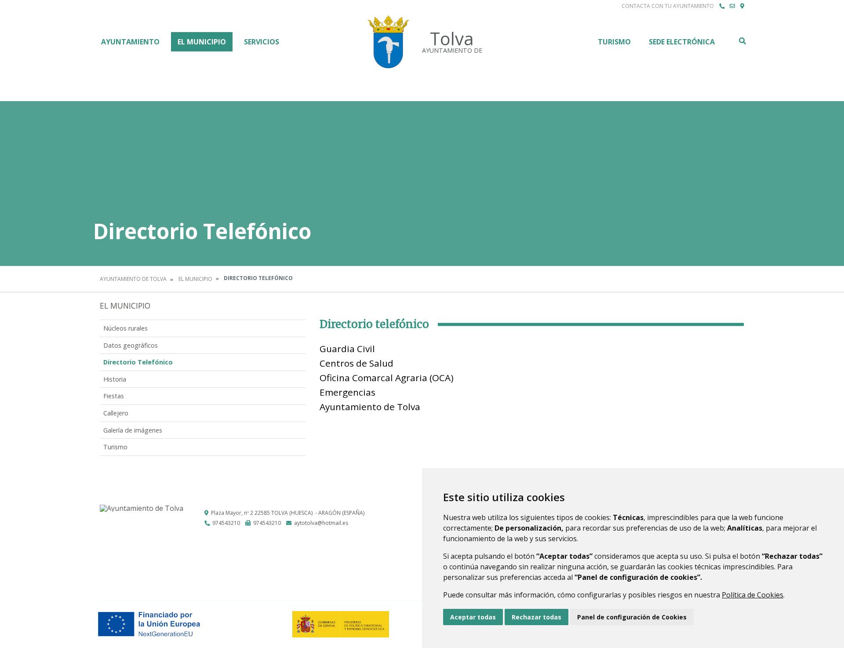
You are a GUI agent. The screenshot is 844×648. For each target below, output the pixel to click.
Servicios (261, 42)
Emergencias (347, 392)
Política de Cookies (752, 595)
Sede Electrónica (682, 42)
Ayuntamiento (130, 42)
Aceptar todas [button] (473, 617)
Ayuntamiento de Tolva (133, 279)
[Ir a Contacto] (732, 6)
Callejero (115, 413)
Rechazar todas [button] (536, 617)
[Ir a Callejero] (742, 6)
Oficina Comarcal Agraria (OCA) (387, 377)
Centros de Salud (356, 363)
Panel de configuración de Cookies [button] (632, 617)
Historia (114, 379)
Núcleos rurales (125, 328)
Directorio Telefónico (138, 362)
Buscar (742, 41)
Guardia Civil (347, 348)
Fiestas (113, 396)
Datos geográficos (130, 345)
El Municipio (202, 42)
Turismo (614, 42)
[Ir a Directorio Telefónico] (721, 6)
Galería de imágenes (132, 430)
